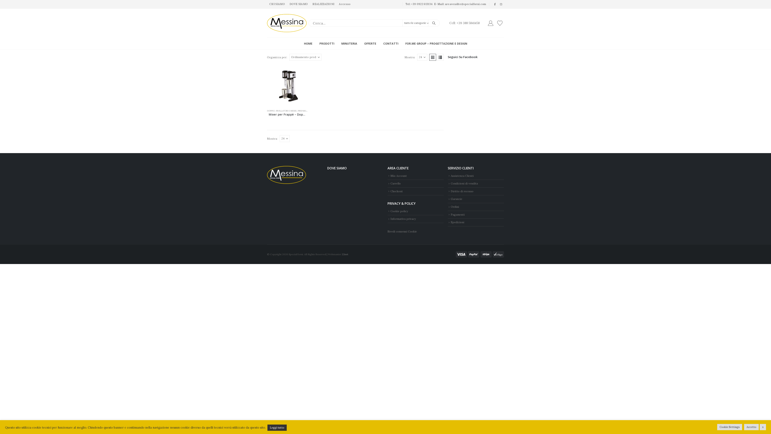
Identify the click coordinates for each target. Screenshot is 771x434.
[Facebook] (495, 4)
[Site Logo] (287, 23)
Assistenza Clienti (462, 176)
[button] (432, 57)
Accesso (344, 4)
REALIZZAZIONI (323, 4)
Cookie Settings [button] (730, 427)
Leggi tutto (277, 427)
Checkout (397, 191)
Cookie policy (399, 211)
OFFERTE (370, 43)
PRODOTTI (326, 43)
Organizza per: (277, 57)
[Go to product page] (287, 85)
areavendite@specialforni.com (465, 4)
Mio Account (399, 176)
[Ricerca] (434, 23)
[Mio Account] (490, 23)
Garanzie (456, 199)
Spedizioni (457, 222)
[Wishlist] (500, 23)
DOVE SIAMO (299, 4)
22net (345, 254)
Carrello (396, 183)
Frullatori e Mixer (286, 111)
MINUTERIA (349, 43)
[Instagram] (501, 4)
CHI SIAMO (277, 4)
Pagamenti (458, 214)
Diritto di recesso (462, 191)
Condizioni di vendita (464, 183)
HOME (308, 43)
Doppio (271, 111)
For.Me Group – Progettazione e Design (436, 43)
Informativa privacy (403, 219)
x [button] (763, 427)
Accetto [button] (751, 427)
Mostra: (410, 57)
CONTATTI (390, 43)
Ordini (455, 207)
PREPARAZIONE (305, 111)
